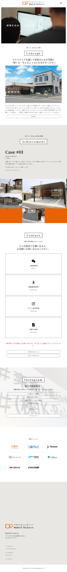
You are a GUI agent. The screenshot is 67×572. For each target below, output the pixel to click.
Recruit (9, 555)
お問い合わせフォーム (34, 352)
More (34, 116)
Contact (9, 559)
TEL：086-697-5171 (34, 355)
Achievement (11, 548)
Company (10, 552)
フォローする (34, 415)
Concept (10, 546)
